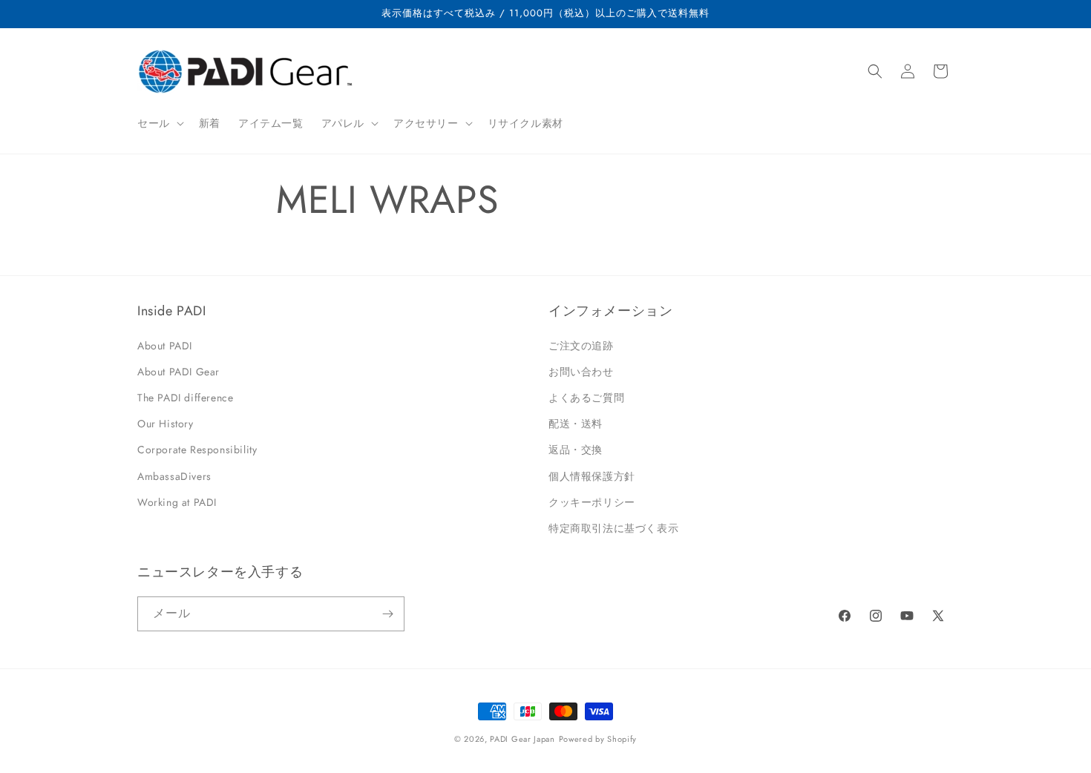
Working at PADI (177, 502)
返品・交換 (575, 449)
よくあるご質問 (586, 397)
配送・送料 (575, 423)
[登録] (387, 613)
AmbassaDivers (174, 476)
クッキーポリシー (591, 502)
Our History (165, 423)
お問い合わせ (581, 371)
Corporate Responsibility (197, 449)
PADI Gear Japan (522, 739)
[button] (159, 123)
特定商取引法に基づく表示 (613, 528)
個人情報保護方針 (591, 476)
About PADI (164, 345)
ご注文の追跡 (581, 345)
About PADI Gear (178, 371)
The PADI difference (185, 397)
